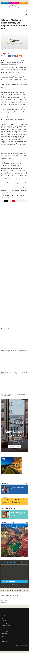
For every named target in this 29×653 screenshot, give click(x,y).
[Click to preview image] (14, 41)
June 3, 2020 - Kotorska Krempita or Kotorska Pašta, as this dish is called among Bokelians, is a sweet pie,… (14, 503)
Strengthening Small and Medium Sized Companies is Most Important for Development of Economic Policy (14, 351)
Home (1, 612)
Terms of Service (3, 639)
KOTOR (14, 3)
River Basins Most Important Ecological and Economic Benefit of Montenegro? (14, 395)
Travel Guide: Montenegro (8, 581)
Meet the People (5, 627)
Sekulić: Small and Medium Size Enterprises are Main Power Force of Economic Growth (14, 373)
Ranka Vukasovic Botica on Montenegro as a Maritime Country (18, 514)
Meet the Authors (6, 631)
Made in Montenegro (6, 623)
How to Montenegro (6, 625)
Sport (3, 618)
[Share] (9, 56)
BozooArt (18, 645)
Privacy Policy (5, 641)
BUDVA (23, 3)
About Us (2, 630)
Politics (3, 615)
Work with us (5, 635)
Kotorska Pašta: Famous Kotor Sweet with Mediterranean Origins (13, 500)
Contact (3, 636)
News (3, 613)
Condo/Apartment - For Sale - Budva (9, 595)
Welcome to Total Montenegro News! (17, 488)
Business (17, 31)
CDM (3, 31)
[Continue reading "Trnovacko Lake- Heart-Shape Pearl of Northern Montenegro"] (14, 540)
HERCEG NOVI (5, 3)
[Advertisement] (14, 265)
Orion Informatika (24, 645)
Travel (3, 622)
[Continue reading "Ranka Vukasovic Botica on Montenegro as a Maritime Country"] (6, 514)
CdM (9, 197)
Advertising (4, 633)
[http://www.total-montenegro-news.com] (14, 7)
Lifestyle (4, 620)
